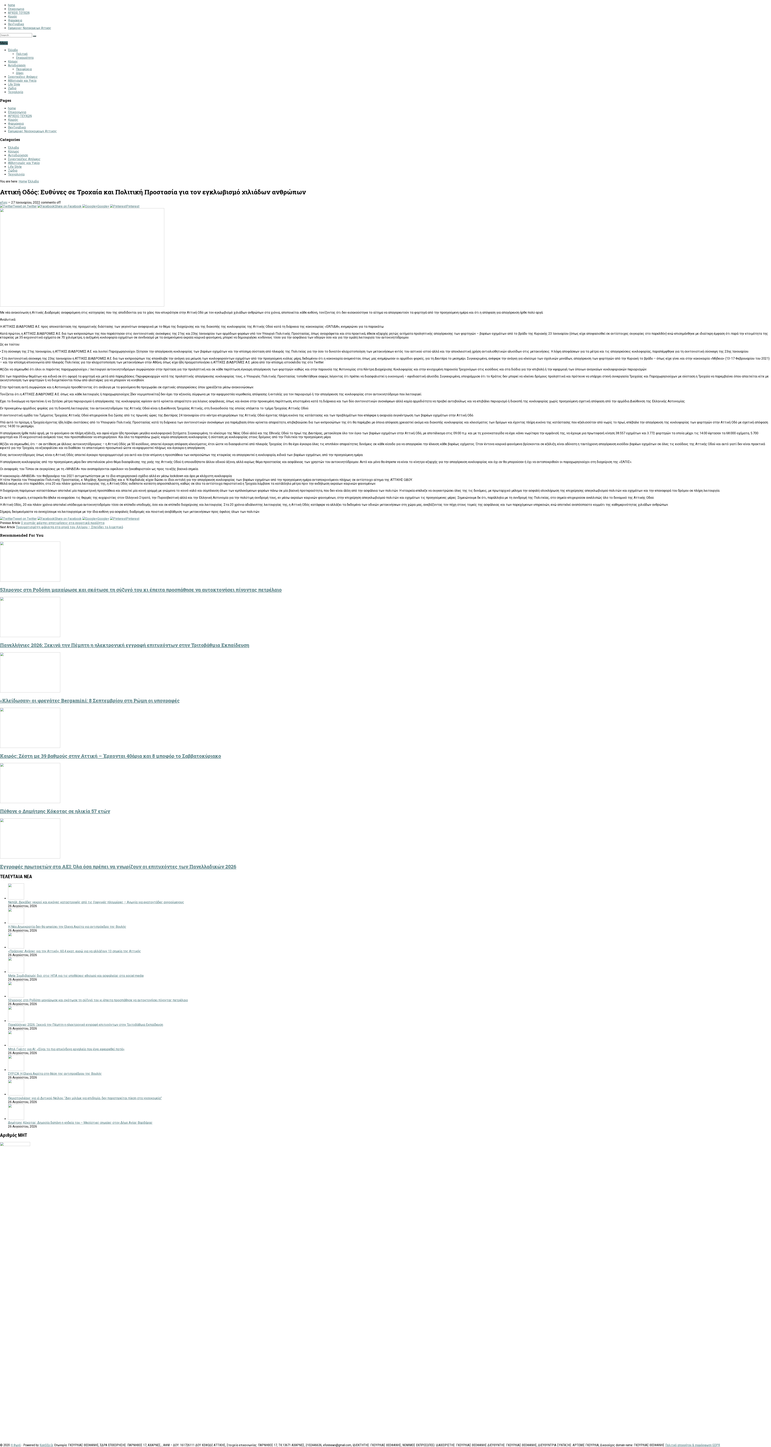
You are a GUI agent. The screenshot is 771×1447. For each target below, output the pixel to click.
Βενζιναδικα (16, 24)
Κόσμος (13, 61)
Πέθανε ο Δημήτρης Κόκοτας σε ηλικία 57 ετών (55, 811)
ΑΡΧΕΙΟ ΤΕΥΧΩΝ (19, 13)
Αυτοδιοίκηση (16, 65)
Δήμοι (19, 73)
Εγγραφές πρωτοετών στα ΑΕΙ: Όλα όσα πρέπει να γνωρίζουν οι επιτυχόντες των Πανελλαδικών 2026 (118, 866)
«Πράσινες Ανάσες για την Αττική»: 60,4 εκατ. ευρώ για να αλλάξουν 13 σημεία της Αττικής (74, 951)
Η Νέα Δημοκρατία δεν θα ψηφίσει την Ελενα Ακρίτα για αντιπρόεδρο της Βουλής (67, 927)
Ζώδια (12, 88)
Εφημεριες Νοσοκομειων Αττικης (29, 28)
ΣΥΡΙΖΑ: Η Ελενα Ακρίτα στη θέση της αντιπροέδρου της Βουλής (55, 1074)
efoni (3, 202)
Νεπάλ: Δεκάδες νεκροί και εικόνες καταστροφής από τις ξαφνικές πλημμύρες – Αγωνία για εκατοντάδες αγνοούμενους (96, 902)
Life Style (14, 84)
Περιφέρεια (24, 69)
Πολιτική (22, 54)
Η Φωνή (16, 1445)
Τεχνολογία (15, 92)
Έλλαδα (13, 50)
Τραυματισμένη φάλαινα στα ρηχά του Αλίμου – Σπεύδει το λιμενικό (69, 527)
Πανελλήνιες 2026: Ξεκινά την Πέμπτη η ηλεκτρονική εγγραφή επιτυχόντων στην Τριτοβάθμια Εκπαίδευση (124, 645)
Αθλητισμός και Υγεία (22, 81)
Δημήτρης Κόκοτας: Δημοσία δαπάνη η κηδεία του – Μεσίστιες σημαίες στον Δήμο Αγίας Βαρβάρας (80, 1123)
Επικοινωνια (16, 9)
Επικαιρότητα (25, 58)
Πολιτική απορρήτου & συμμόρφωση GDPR (692, 1445)
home (11, 5)
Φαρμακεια (15, 20)
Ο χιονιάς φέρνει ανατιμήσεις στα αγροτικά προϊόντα (62, 523)
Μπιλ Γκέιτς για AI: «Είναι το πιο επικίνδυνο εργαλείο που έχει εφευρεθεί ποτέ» (66, 1049)
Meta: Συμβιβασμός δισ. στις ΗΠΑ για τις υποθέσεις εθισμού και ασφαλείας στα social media (76, 976)
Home (23, 181)
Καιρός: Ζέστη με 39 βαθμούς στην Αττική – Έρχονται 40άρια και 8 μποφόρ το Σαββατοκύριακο (110, 756)
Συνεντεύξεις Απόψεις (23, 77)
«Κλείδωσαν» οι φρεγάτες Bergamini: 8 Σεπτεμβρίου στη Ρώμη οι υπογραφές (90, 700)
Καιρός (12, 16)
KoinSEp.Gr (46, 1445)
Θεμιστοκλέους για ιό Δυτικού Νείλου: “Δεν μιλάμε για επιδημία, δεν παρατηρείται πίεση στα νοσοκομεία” (85, 1098)
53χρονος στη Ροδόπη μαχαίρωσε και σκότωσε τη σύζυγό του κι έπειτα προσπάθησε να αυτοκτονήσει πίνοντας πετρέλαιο (141, 589)
